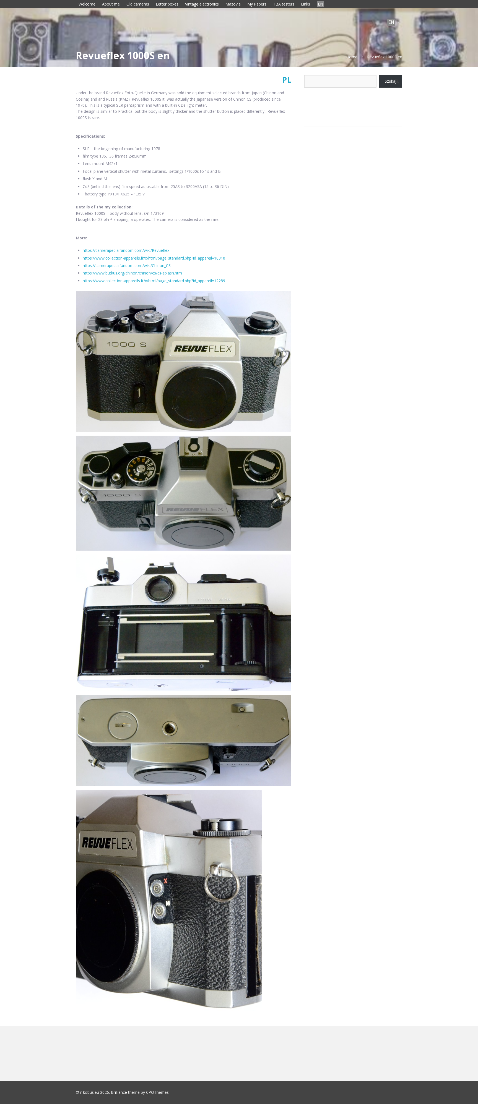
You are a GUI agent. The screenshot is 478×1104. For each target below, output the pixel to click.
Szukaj (390, 81)
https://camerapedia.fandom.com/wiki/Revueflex (126, 250)
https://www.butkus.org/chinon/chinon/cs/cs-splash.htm (132, 273)
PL (286, 79)
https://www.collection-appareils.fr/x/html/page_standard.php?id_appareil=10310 (154, 258)
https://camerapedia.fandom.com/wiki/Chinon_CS (127, 265)
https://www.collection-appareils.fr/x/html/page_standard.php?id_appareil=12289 (154, 280)
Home (351, 56)
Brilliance (119, 1092)
